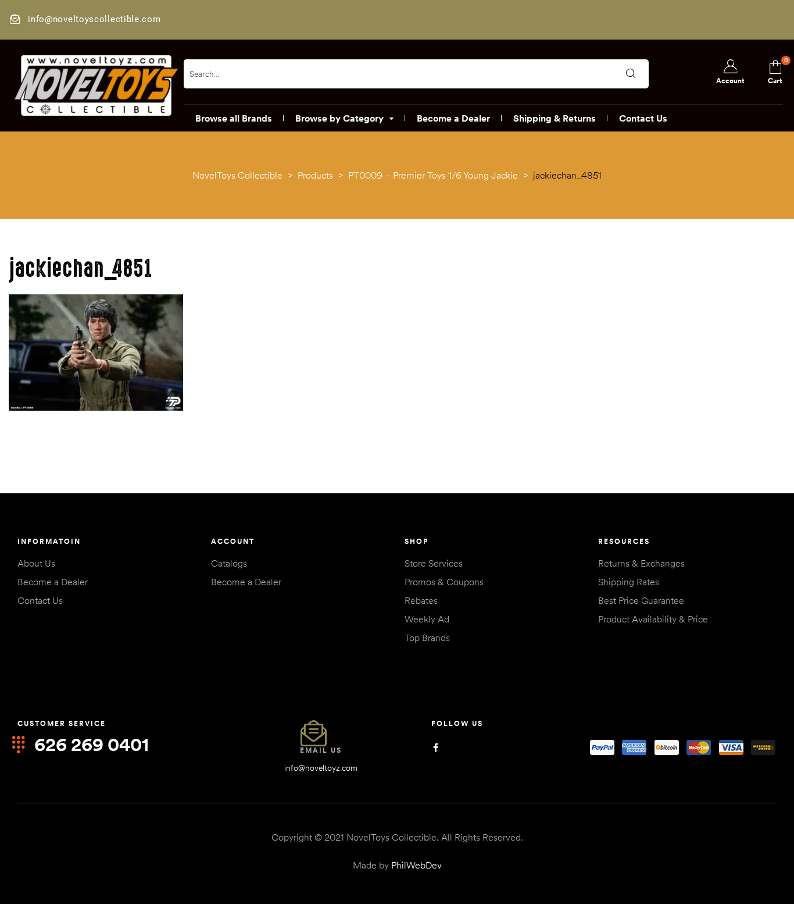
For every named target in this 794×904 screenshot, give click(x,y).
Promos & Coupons (444, 582)
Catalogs (229, 563)
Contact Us (40, 600)
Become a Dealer (52, 582)
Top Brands (427, 637)
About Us (36, 563)
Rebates (421, 600)
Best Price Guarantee (641, 600)
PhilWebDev (416, 865)
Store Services (434, 563)
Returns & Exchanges (641, 563)
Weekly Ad (427, 619)
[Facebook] (436, 748)
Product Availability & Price (653, 619)
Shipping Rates (628, 582)
